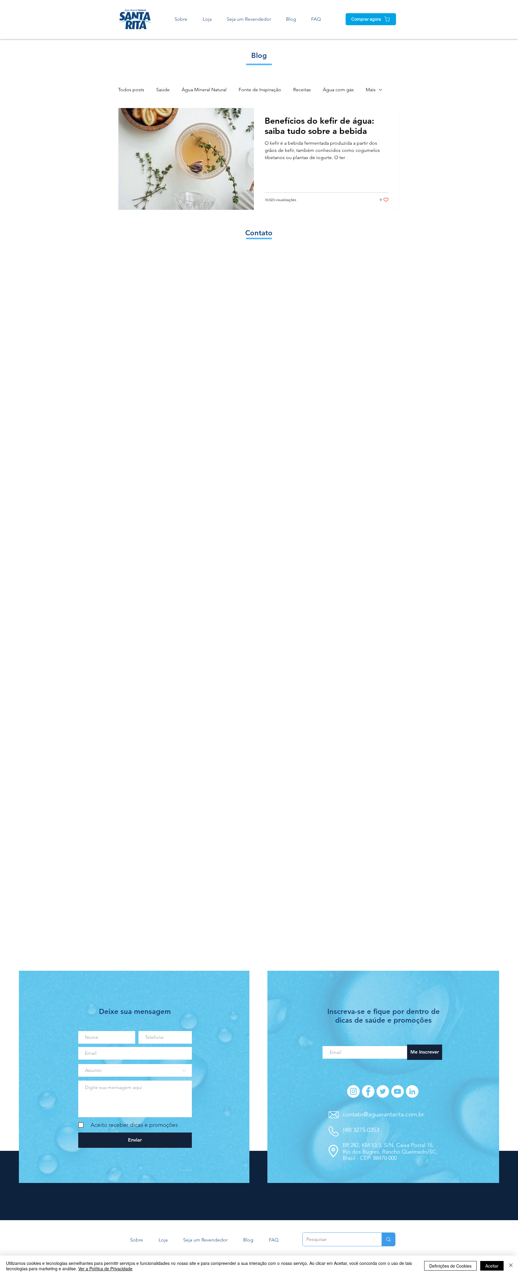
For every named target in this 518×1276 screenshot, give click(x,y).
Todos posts (131, 89)
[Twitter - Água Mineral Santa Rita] (383, 1091)
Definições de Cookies (450, 1266)
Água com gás (338, 89)
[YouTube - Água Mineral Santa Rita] (397, 1091)
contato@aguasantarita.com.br (383, 1114)
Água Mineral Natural (204, 89)
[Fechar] (510, 1265)
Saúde (163, 89)
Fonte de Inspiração (260, 89)
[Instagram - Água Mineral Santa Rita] (353, 1091)
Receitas (302, 89)
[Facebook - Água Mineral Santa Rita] (368, 1091)
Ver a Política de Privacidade (105, 1268)
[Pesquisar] (388, 1239)
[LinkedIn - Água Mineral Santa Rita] (412, 1091)
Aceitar (492, 1266)
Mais (371, 89)
